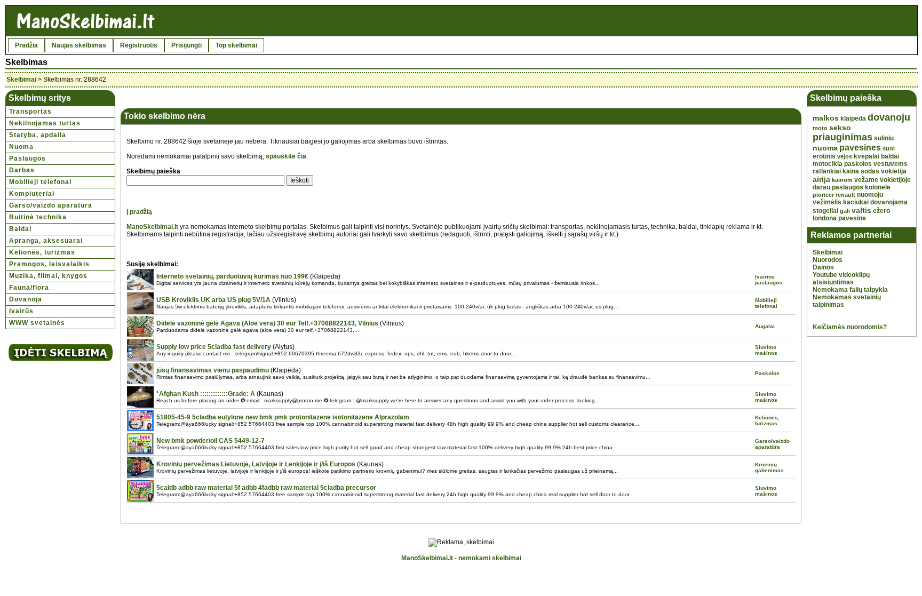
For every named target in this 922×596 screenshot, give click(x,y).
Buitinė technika (38, 217)
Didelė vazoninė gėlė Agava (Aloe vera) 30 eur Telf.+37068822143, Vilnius (267, 323)
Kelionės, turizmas (42, 252)
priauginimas (842, 137)
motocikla (827, 164)
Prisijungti (186, 45)
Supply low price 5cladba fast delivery (213, 347)
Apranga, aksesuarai (46, 240)
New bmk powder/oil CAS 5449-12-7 (210, 440)
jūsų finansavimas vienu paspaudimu (212, 370)
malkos (826, 118)
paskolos (858, 164)
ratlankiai (827, 171)
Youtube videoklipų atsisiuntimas (841, 278)
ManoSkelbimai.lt (152, 227)
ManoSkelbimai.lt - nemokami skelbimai (461, 558)
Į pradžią (139, 212)
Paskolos (767, 373)
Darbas (22, 170)
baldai (890, 156)
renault (845, 195)
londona (825, 218)
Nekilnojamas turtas (45, 123)
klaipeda (853, 118)
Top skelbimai (236, 45)
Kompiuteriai (31, 193)
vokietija (894, 171)
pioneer (823, 195)
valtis (861, 210)
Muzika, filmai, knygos (48, 276)
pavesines (860, 147)
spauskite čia (286, 156)
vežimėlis (827, 202)
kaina (850, 171)
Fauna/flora (29, 287)
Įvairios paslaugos (768, 279)
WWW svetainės (37, 323)
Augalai (765, 326)
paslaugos (847, 187)
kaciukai (856, 202)
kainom (842, 180)
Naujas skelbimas (79, 45)
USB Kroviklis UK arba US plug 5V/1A (213, 300)
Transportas (30, 111)
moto (820, 128)
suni (889, 148)
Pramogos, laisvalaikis (49, 264)
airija (821, 179)
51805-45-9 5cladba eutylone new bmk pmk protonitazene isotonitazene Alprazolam (282, 417)
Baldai (20, 229)
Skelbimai (21, 79)
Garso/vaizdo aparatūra (50, 205)
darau (821, 187)
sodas (870, 171)
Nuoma (21, 146)
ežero (881, 210)
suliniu (884, 138)
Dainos (823, 267)
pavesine (852, 218)
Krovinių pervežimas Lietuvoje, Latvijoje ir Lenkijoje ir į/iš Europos (255, 464)
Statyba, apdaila (37, 135)
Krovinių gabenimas (769, 467)
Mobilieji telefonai (40, 182)
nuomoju (870, 194)
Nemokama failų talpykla (850, 289)
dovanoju (889, 117)
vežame (866, 180)
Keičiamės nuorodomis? (850, 327)
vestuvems (890, 164)
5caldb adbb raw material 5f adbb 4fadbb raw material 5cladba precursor (266, 487)
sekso (840, 127)
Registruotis (138, 45)
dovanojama (889, 202)
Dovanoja (25, 299)
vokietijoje (895, 180)
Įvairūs (21, 311)
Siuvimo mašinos (766, 350)
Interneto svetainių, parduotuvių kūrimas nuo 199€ (232, 276)
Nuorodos (827, 260)
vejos (844, 156)
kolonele (878, 187)
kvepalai (866, 156)
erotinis (824, 156)
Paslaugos (27, 158)
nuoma (825, 148)
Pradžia (26, 45)
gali (845, 211)
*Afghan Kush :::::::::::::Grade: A (205, 394)
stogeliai (825, 210)
